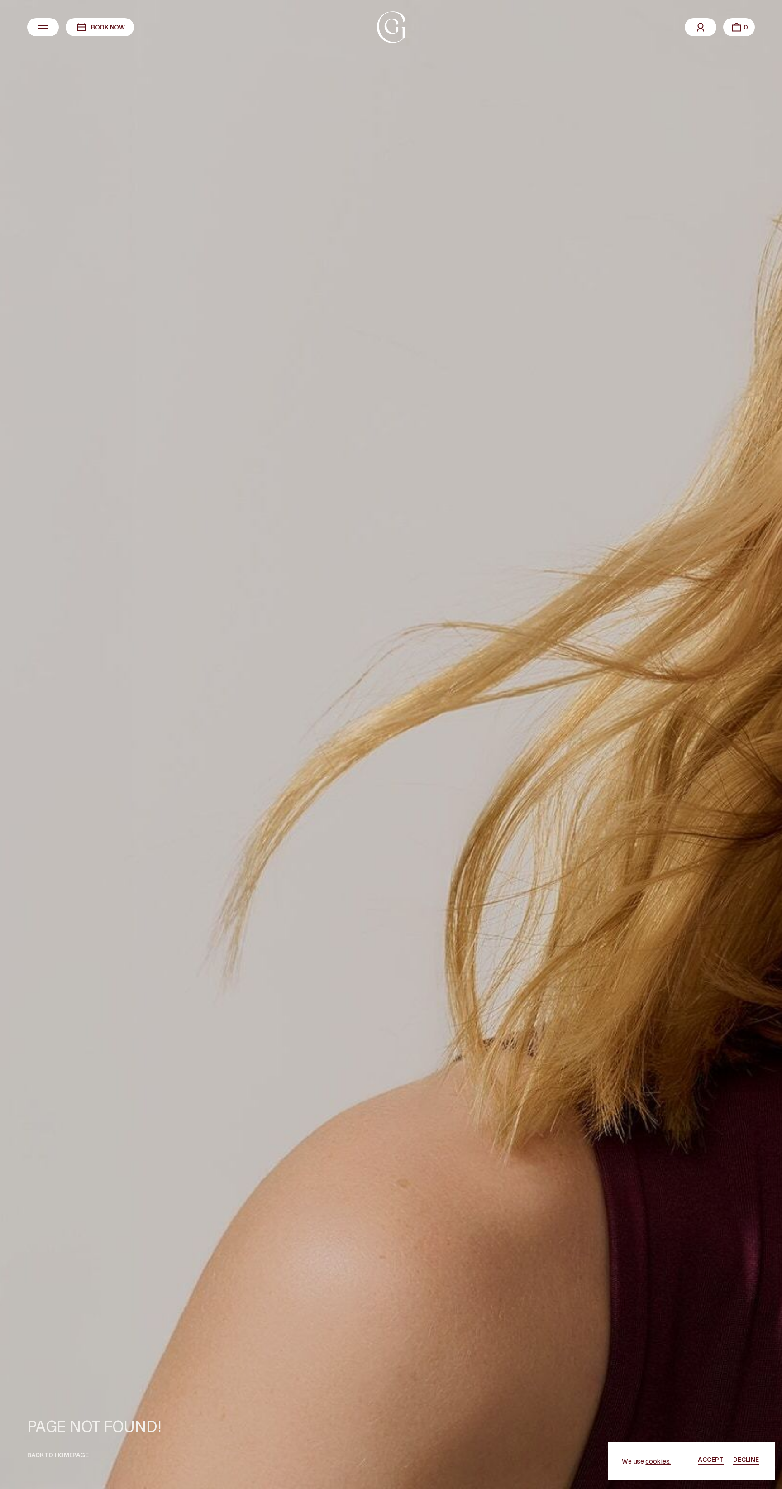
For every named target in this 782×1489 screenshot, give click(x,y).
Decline (746, 1459)
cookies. (658, 1461)
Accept (711, 1459)
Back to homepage (58, 1455)
